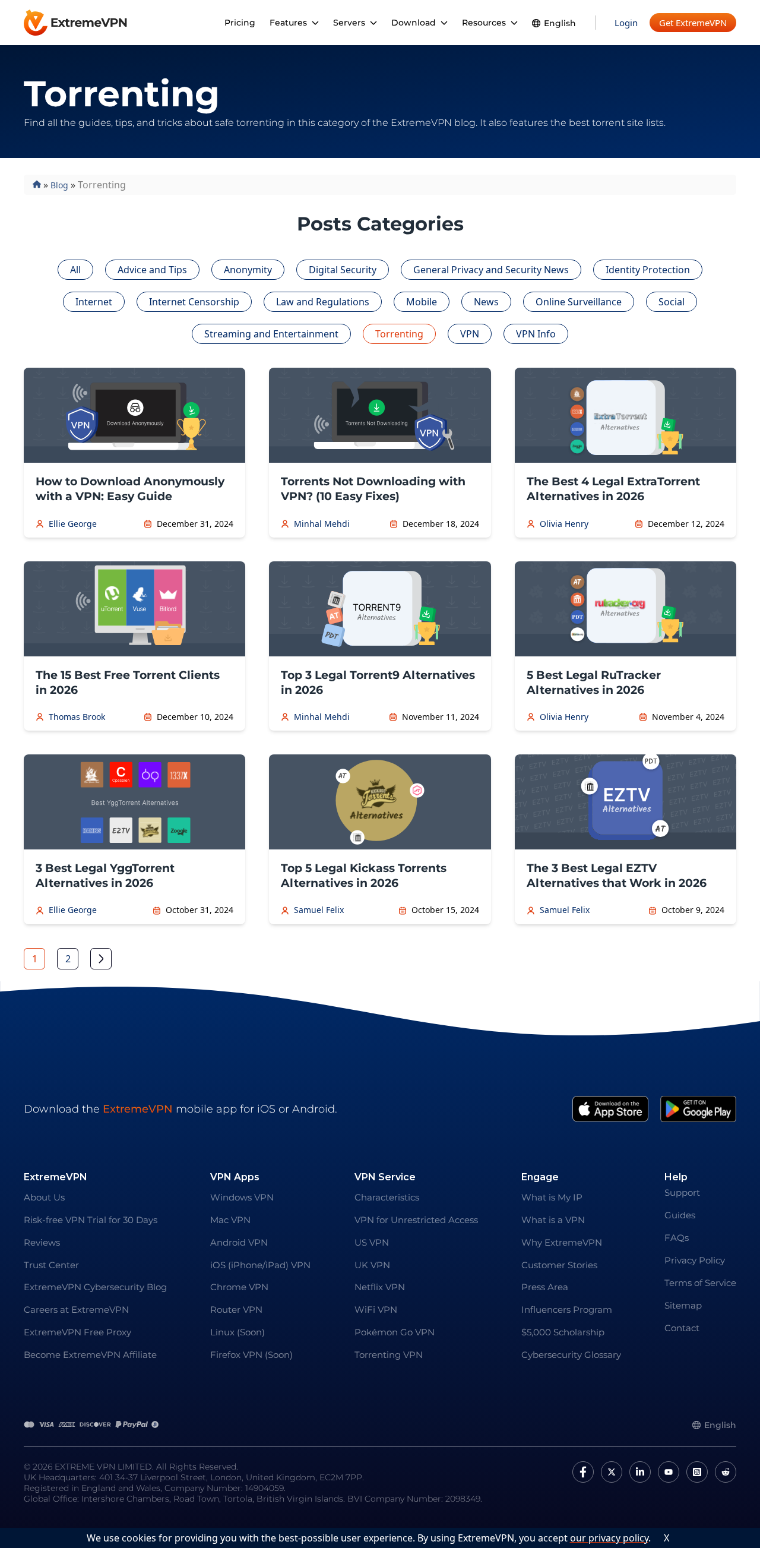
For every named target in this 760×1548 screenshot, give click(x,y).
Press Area (544, 1287)
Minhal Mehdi (322, 524)
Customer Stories (559, 1265)
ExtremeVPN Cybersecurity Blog (95, 1287)
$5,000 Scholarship (562, 1332)
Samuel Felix (319, 910)
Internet (93, 301)
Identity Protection (648, 269)
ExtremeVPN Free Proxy (77, 1332)
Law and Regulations (322, 301)
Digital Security (342, 269)
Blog (59, 185)
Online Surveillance (579, 301)
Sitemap (683, 1305)
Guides (679, 1215)
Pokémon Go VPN (394, 1332)
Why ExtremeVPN (561, 1242)
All (75, 269)
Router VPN (236, 1309)
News (486, 301)
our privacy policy (609, 1537)
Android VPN (239, 1242)
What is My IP (551, 1197)
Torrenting (399, 333)
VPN (469, 333)
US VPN (371, 1242)
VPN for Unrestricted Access (416, 1219)
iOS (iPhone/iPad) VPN (260, 1265)
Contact (681, 1328)
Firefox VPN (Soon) (251, 1354)
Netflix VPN (379, 1287)
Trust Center (51, 1265)
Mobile (421, 301)
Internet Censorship (194, 301)
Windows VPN (242, 1197)
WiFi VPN (375, 1309)
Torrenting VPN (388, 1354)
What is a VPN (553, 1219)
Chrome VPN (239, 1287)
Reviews (42, 1242)
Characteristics (386, 1197)
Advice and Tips (152, 269)
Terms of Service (700, 1282)
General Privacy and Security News (491, 269)
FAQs (676, 1237)
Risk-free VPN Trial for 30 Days (90, 1219)
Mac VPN (230, 1219)
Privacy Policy (694, 1260)
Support (682, 1192)
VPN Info (536, 333)
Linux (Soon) (237, 1332)
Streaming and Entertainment (271, 333)
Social (671, 301)
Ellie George (73, 524)
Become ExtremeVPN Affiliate (90, 1354)
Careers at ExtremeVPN (76, 1309)
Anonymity (248, 269)
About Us (44, 1197)
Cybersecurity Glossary (571, 1354)
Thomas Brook (77, 717)
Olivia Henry (564, 524)
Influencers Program (566, 1309)
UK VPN (372, 1265)
